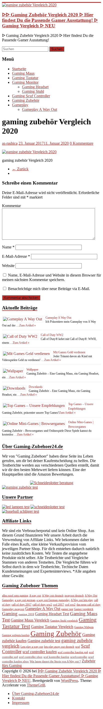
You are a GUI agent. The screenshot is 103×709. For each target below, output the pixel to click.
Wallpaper (32, 369)
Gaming (10, 613)
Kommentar (11, 206)
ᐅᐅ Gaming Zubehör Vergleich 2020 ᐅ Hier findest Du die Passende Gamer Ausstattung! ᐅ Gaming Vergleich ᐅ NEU (50, 20)
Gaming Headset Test (52, 614)
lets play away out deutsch (59, 646)
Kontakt (18, 698)
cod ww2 (70, 604)
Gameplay (20, 105)
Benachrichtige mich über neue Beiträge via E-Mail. (49, 289)
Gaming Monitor (25, 82)
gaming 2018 (26, 614)
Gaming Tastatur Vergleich (52, 627)
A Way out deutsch (53, 595)
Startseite (19, 69)
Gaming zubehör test (44, 641)
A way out (35, 595)
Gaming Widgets (84, 627)
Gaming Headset (35, 87)
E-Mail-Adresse (16, 256)
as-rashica (10, 143)
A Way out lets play (82, 600)
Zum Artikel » (27, 325)
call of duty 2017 (22, 604)
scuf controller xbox (30, 657)
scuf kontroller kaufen (56, 657)
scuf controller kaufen (39, 652)
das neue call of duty (88, 604)
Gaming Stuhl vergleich (64, 620)
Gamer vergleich (83, 609)
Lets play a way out (31, 646)
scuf (77, 646)
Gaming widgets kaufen (16, 635)
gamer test (67, 609)
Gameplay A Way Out (39, 109)
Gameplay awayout (13, 609)
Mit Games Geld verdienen (69, 352)
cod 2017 (58, 604)
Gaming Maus (23, 73)
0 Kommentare (81, 143)
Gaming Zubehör (25, 100)
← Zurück (20, 169)
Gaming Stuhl (33, 91)
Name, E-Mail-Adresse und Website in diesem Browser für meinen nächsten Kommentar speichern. (51, 277)
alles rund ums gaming (15, 595)
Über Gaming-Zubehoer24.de (35, 693)
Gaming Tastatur (25, 78)
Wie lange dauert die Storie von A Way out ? (55, 661)
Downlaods (35, 387)
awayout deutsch (74, 595)
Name (8, 247)
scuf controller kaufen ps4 (73, 652)
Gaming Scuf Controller (31, 96)
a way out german (25, 600)
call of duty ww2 (42, 604)
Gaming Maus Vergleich (30, 620)
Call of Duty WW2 (52, 335)
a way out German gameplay (53, 600)
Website (8, 265)
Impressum (20, 702)
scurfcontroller (78, 657)
